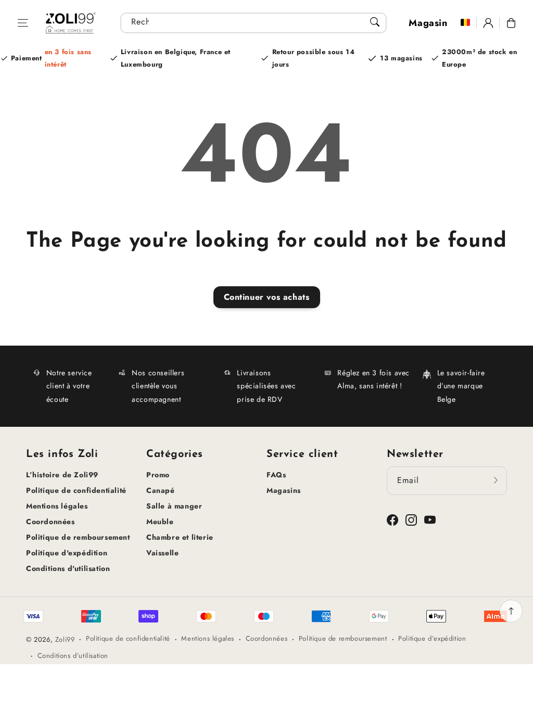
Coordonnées (50, 521)
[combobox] (253, 23)
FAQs (276, 474)
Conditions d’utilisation (72, 656)
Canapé (160, 490)
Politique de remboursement (78, 537)
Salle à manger (174, 506)
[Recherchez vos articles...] (374, 22)
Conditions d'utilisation (68, 568)
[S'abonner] (495, 480)
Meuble (160, 521)
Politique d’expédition (432, 638)
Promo (158, 474)
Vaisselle (162, 553)
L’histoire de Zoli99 (62, 474)
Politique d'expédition (66, 553)
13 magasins (401, 58)
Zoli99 (65, 639)
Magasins (283, 490)
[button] (22, 22)
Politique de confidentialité (76, 490)
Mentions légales (57, 506)
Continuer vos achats (267, 297)
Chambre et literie (179, 537)
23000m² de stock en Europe (479, 58)
